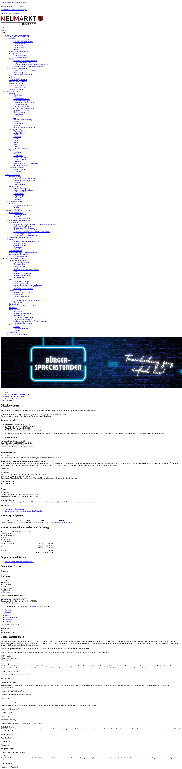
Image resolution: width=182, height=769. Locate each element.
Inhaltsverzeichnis (11, 617)
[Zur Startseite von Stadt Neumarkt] (22, 24)
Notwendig (7, 656)
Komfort (6, 660)
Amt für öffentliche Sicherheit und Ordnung (19, 562)
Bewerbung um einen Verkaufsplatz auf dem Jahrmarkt (23, 511)
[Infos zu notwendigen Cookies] (12, 656)
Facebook (8, 610)
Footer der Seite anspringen (10, 13)
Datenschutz (9, 619)
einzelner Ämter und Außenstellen (25, 606)
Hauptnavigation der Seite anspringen (13, 2)
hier (42, 416)
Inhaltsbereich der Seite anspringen (12, 6)
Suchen (3, 28)
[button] (17, 36)
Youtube (8, 612)
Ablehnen (14, 767)
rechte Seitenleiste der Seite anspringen (14, 10)
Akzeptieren (5, 767)
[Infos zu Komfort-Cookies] (10, 660)
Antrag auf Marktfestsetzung (14, 509)
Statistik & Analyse (9, 658)
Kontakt (7, 615)
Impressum (8, 621)
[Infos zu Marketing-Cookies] (17, 658)
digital (15, 625)
